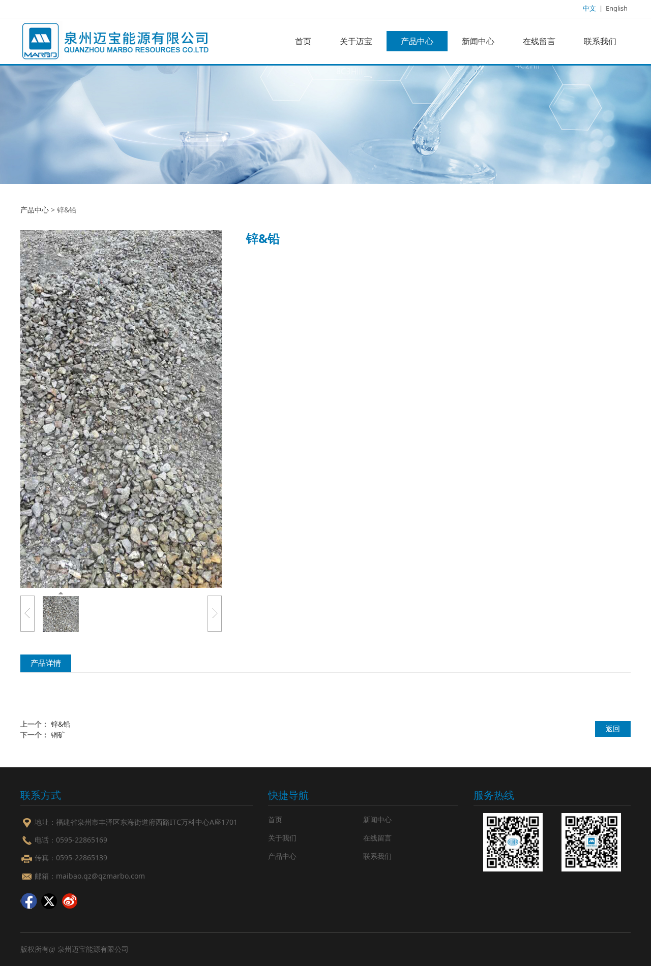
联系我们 (600, 41)
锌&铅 (60, 724)
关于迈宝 (356, 41)
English (617, 8)
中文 (589, 8)
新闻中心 (478, 41)
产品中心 (417, 41)
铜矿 (58, 734)
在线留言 (539, 41)
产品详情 (46, 663)
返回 (613, 728)
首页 (303, 41)
